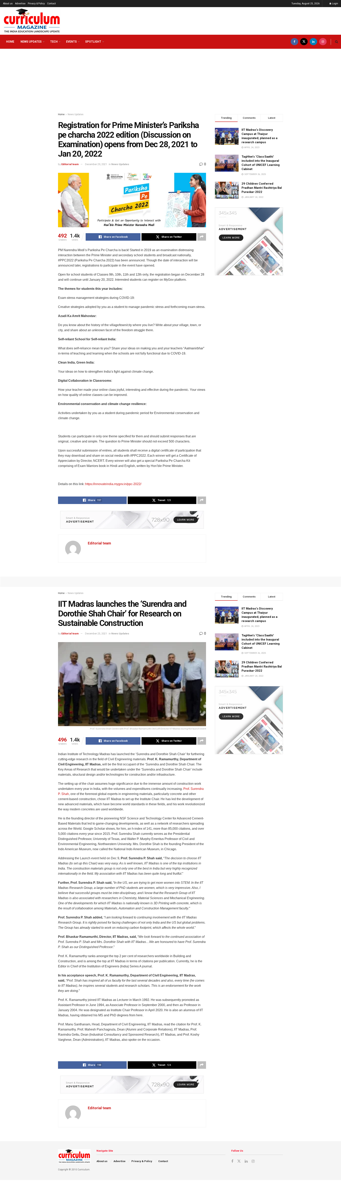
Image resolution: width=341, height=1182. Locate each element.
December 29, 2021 (96, 164)
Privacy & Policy (36, 3)
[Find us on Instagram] (323, 42)
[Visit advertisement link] (132, 520)
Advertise (20, 3)
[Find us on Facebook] (294, 42)
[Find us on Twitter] (304, 42)
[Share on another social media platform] (201, 237)
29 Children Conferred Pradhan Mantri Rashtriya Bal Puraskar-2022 (262, 188)
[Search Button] (336, 42)
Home (10, 41)
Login (335, 3)
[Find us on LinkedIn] (313, 42)
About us (8, 3)
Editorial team (70, 164)
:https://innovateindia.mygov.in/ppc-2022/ (112, 484)
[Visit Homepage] (32, 21)
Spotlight (93, 41)
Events (71, 41)
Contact (51, 3)
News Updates (31, 41)
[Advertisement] (170, 78)
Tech (54, 41)
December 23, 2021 (96, 633)
